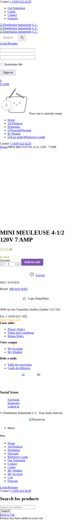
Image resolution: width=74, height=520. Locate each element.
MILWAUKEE (18, 289)
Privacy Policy (16, 329)
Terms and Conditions (21, 332)
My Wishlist (15, 352)
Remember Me (13, 64)
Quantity (5, 260)
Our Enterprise (16, 8)
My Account (15, 348)
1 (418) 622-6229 (20, 1)
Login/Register (9, 43)
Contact (12, 15)
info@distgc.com (10, 319)
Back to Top (7, 514)
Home (3, 147)
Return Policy (16, 336)
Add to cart (32, 262)
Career (12, 11)
